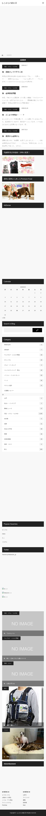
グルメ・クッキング (23, 365)
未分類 (23, 418)
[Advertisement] (23, 30)
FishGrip (4, 805)
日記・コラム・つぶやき (10, 66)
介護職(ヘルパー (9, 390)
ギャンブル (23, 360)
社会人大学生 (23, 429)
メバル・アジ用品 (7, 800)
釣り (23, 449)
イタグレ (4, 542)
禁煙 (23, 434)
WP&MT (23, 350)
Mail (24, 805)
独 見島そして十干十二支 (12, 72)
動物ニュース (23, 408)
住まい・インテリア (23, 403)
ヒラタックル (6, 795)
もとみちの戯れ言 (21, 812)
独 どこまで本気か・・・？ (13, 115)
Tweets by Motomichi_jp (9, 554)
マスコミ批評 (23, 385)
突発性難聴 (23, 439)
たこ (3, 538)
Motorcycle (23, 344)
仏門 (23, 398)
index (3, 534)
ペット (23, 380)
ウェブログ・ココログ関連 (23, 355)
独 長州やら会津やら (10, 136)
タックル (4, 530)
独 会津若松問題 (9, 93)
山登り (25, 795)
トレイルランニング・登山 (23, 370)
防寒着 (25, 802)
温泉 (23, 424)
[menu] (43, 3)
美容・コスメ (23, 444)
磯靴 (24, 800)
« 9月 (3, 318)
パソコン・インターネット (23, 375)
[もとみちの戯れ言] (20, 3)
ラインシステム (6, 802)
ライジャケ (26, 797)
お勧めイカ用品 (6, 797)
